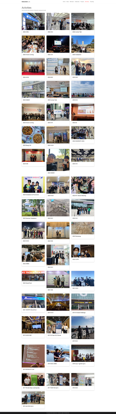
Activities (87, 1)
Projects (82, 1)
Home (64, 1)
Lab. (26, 1)
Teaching (92, 1)
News (67, 1)
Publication (77, 1)
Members (72, 1)
